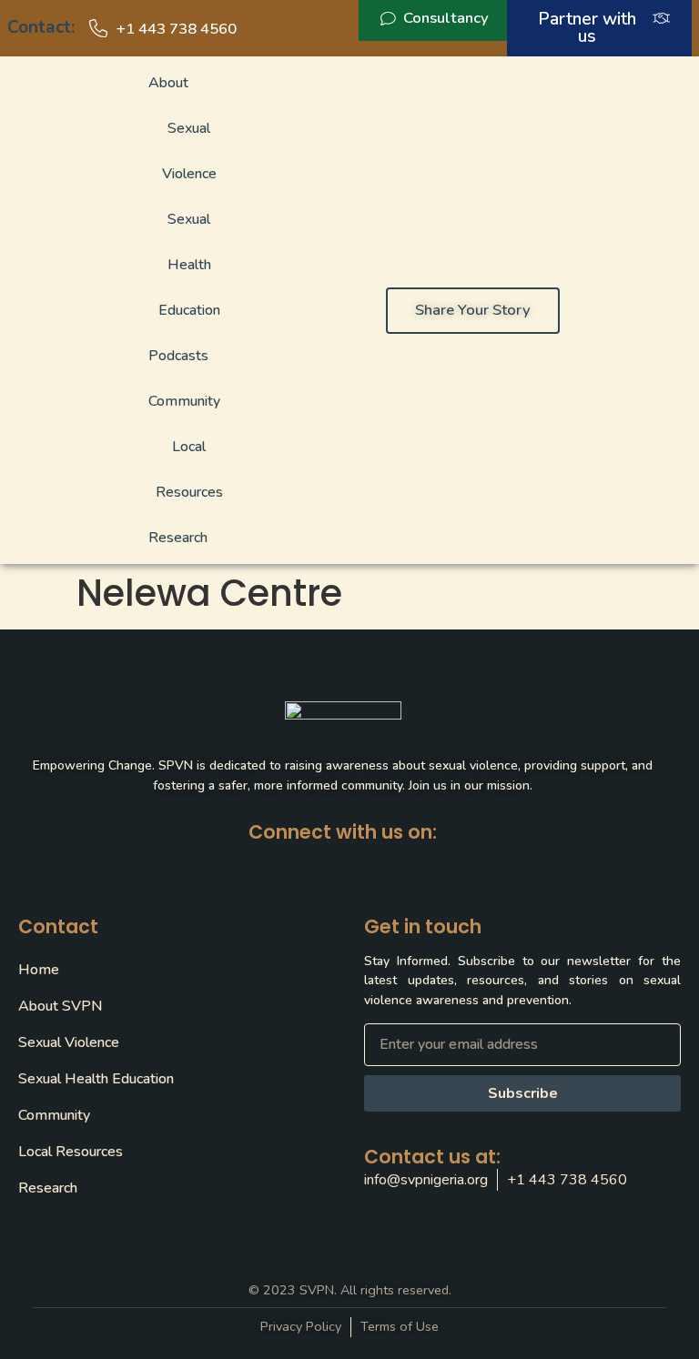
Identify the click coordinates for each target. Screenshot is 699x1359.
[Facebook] (255, 862)
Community (184, 401)
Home (38, 970)
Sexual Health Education (189, 264)
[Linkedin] (343, 862)
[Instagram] (387, 862)
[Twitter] (299, 862)
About (168, 83)
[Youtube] (430, 862)
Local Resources (189, 469)
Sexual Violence (189, 151)
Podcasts (178, 356)
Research (178, 538)
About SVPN (60, 1006)
